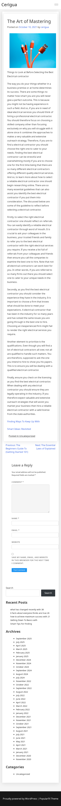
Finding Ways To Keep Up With (23, 421)
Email (15, 530)
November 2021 (23, 720)
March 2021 (21, 748)
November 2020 (23, 759)
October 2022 (22, 684)
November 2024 (23, 663)
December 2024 (23, 660)
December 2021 (23, 716)
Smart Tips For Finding (21, 623)
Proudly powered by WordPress (20, 798)
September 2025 (24, 638)
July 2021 (20, 734)
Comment (18, 482)
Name (15, 518)
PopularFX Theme (48, 798)
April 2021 (21, 745)
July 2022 (20, 695)
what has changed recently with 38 (27, 609)
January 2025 (22, 656)
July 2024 (20, 677)
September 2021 (24, 727)
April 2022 (21, 702)
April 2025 (21, 645)
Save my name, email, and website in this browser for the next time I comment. (30, 560)
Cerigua (9, 4)
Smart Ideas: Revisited (19, 428)
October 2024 (22, 667)
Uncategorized (23, 774)
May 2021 (20, 741)
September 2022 (24, 688)
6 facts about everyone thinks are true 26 (29, 613)
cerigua (45, 27)
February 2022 (23, 709)
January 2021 (22, 752)
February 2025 (23, 652)
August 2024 (22, 674)
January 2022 (22, 713)
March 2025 (21, 649)
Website (16, 542)
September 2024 (24, 670)
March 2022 (21, 706)
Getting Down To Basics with (23, 620)
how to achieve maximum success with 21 (30, 616)
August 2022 (22, 692)
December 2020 (23, 755)
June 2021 (20, 738)
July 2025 (20, 642)
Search (9, 587)
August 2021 (22, 731)
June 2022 (20, 699)
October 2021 (22, 723)
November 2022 (23, 681)
